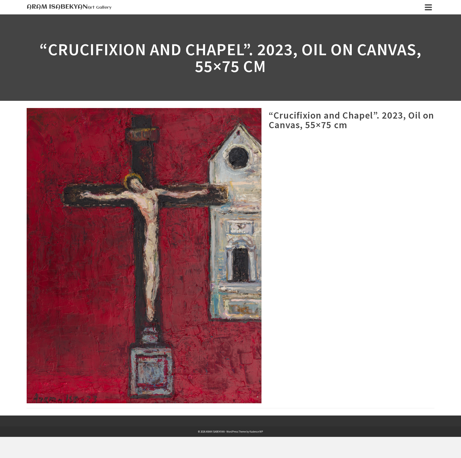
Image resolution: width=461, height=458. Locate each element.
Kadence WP (256, 431)
